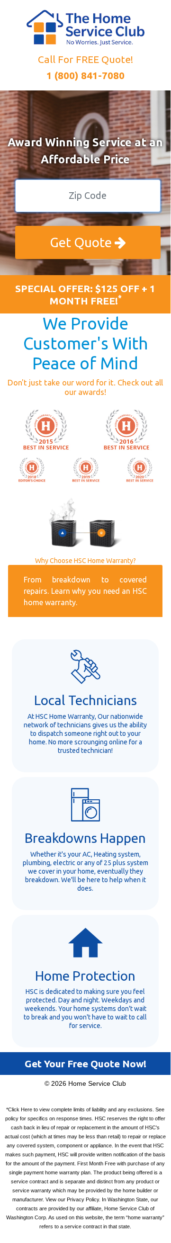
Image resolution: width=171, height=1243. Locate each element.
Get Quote (82, 242)
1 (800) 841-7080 (85, 75)
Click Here (20, 1109)
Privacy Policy (83, 1199)
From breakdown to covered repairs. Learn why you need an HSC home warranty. (85, 591)
